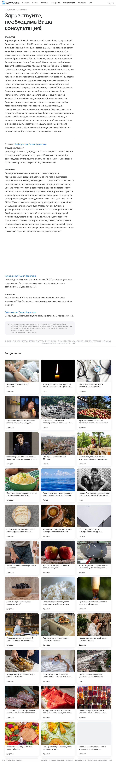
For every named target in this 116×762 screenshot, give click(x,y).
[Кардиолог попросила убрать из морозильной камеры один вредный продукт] (22, 413)
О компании (11, 760)
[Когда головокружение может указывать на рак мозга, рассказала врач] (94, 739)
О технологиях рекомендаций (97, 760)
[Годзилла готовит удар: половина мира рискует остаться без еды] (58, 485)
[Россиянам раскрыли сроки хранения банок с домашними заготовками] (94, 703)
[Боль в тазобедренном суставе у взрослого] (22, 558)
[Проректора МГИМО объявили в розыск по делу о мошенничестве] (22, 449)
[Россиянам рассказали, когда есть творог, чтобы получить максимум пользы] (58, 594)
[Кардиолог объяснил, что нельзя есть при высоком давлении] (58, 522)
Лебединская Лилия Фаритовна (30, 144)
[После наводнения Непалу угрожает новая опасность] (94, 667)
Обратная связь (80, 760)
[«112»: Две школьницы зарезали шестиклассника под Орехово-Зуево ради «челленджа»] (58, 377)
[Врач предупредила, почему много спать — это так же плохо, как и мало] (58, 667)
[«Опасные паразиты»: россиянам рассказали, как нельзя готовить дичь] (22, 703)
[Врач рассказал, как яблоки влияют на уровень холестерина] (94, 413)
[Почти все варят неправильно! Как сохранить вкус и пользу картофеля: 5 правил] (22, 485)
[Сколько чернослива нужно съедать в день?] (22, 594)
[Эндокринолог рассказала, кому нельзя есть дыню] (58, 739)
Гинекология (22, 10)
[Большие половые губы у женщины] (22, 377)
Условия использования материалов (61, 760)
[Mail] (3, 2)
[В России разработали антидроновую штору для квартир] (94, 522)
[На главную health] (12, 2)
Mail (3, 760)
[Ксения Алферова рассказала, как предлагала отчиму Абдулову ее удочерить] (94, 485)
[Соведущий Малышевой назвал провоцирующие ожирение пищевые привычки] (22, 522)
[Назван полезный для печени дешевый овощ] (22, 739)
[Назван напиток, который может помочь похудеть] (94, 630)
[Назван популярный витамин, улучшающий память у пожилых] (94, 449)
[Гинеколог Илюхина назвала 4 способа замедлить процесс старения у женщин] (22, 630)
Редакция (44, 760)
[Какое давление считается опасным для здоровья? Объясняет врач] (94, 377)
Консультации (10, 10)
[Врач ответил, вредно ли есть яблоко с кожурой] (58, 558)
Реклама (19, 760)
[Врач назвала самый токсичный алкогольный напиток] (94, 594)
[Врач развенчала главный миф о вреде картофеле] (22, 667)
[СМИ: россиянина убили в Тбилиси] (58, 449)
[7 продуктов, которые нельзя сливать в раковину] (58, 630)
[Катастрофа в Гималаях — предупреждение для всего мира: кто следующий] (58, 413)
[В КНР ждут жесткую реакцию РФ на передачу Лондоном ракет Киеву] (94, 558)
